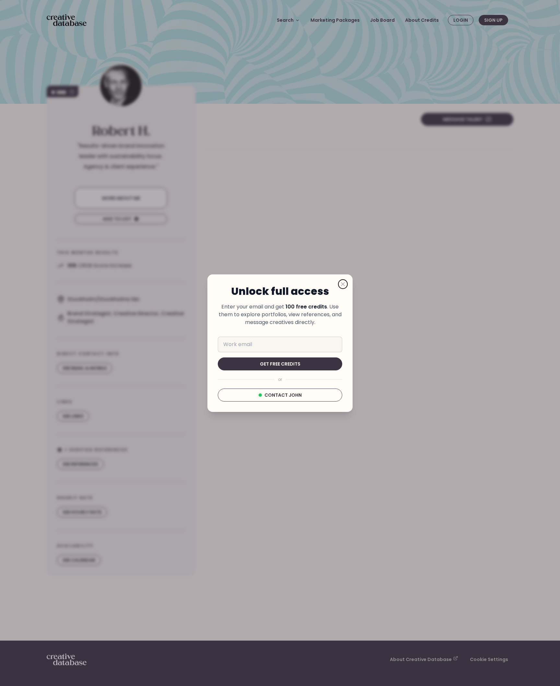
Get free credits (280, 364)
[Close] (342, 284)
